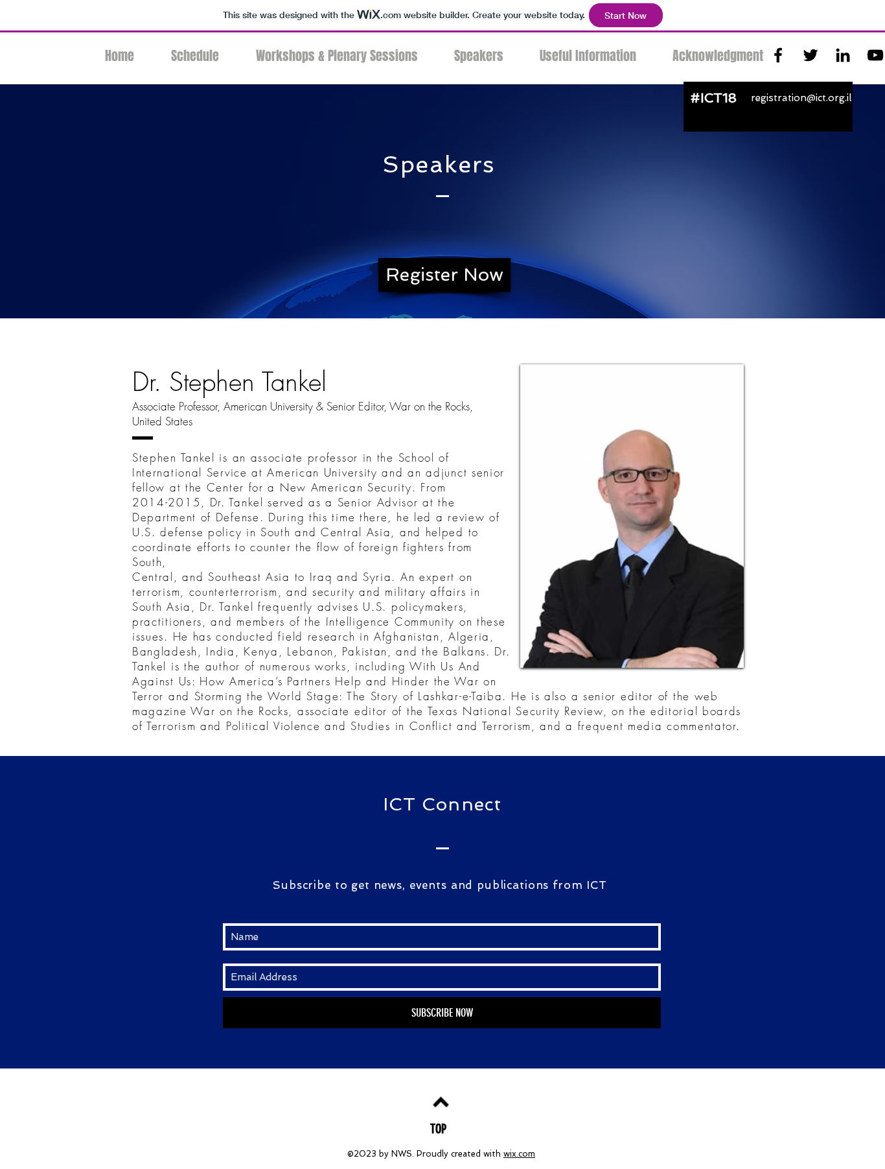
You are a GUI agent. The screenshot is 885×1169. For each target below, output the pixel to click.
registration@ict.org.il (801, 98)
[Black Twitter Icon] (810, 55)
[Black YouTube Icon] (875, 55)
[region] (632, 516)
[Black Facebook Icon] (778, 55)
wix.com (519, 1154)
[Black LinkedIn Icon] (843, 55)
